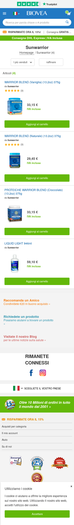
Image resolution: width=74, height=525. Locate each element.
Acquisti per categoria (14, 426)
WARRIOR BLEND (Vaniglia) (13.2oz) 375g (32, 82)
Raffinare (51, 62)
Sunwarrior (13, 86)
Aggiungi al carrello (37, 124)
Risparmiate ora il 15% (25, 419)
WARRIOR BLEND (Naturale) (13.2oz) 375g (32, 136)
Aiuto (5, 439)
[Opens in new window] (31, 372)
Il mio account (10, 433)
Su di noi (7, 446)
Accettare (37, 514)
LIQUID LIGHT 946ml (18, 243)
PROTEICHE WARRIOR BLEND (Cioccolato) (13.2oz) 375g (33, 192)
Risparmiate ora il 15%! (24, 32)
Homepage (26, 52)
